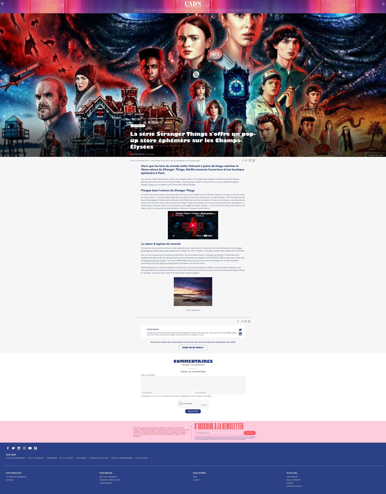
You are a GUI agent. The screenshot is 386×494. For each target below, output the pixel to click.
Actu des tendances (108, 477)
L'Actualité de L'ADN (138, 125)
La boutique (248, 10)
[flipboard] (254, 161)
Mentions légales (294, 486)
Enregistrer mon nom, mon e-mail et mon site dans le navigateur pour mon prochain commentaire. (177, 396)
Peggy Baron (138, 154)
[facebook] (243, 161)
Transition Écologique (181, 10)
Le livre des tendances (16, 477)
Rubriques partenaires (235, 10)
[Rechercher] (383, 3)
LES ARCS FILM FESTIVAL (98, 458)
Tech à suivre (151, 10)
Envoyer (193, 411)
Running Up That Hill (215, 255)
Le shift (196, 480)
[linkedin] (250, 161)
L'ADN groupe (292, 477)
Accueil (132, 160)
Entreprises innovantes (164, 10)
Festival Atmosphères (15, 458)
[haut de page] (382, 491)
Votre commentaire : (148, 375)
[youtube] (30, 449)
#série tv (159, 125)
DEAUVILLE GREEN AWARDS (122, 458)
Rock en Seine (141, 458)
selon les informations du (161, 263)
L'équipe (289, 483)
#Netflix (150, 125)
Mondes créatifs (209, 10)
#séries (168, 125)
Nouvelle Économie (196, 10)
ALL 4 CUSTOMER (66, 458)
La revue (9, 480)
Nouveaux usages (139, 10)
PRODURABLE (81, 458)
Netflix (189, 205)
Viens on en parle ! (193, 347)
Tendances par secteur (110, 480)
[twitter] (246, 161)
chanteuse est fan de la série (154, 260)
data (195, 477)
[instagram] (24, 449)
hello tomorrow (36, 458)
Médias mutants (221, 10)
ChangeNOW (51, 458)
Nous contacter (293, 480)
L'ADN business (106, 483)
